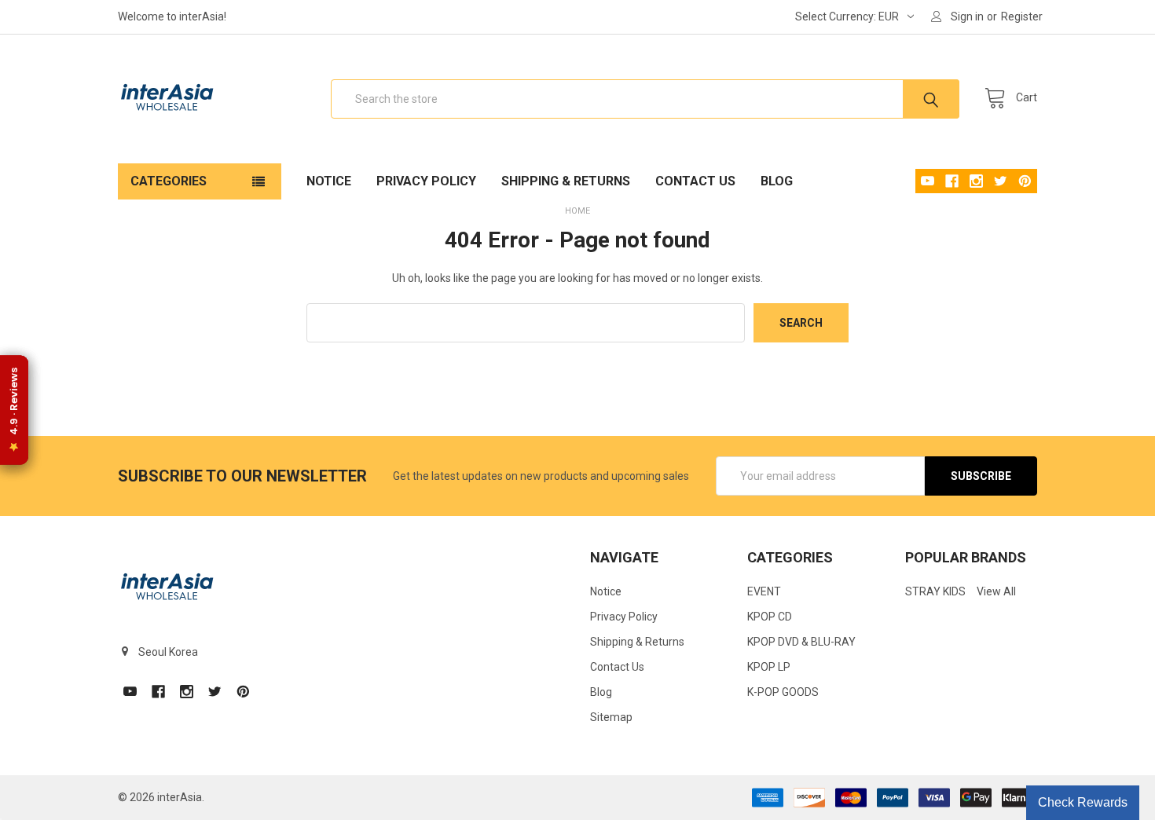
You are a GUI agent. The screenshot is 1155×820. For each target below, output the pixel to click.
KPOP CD (769, 616)
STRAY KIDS (935, 591)
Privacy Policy (426, 181)
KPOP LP (768, 667)
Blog (777, 181)
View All (996, 591)
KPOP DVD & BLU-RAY (801, 641)
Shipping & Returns (565, 181)
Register (1022, 16)
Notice (328, 181)
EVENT (764, 591)
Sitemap (611, 717)
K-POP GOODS (783, 692)
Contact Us (695, 181)
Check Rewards (1083, 802)
